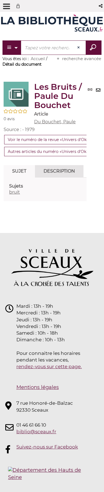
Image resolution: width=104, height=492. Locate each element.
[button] (101, 6)
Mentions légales (37, 387)
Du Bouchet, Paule (55, 121)
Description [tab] (59, 171)
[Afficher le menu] (6, 6)
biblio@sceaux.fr (36, 431)
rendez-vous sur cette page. (49, 366)
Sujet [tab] (19, 171)
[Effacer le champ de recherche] (79, 48)
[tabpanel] (45, 189)
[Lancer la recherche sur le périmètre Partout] (94, 48)
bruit (14, 192)
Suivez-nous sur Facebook (47, 447)
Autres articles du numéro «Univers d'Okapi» (51, 151)
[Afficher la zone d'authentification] (19, 6)
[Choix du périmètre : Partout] (12, 48)
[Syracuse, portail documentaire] (52, 24)
